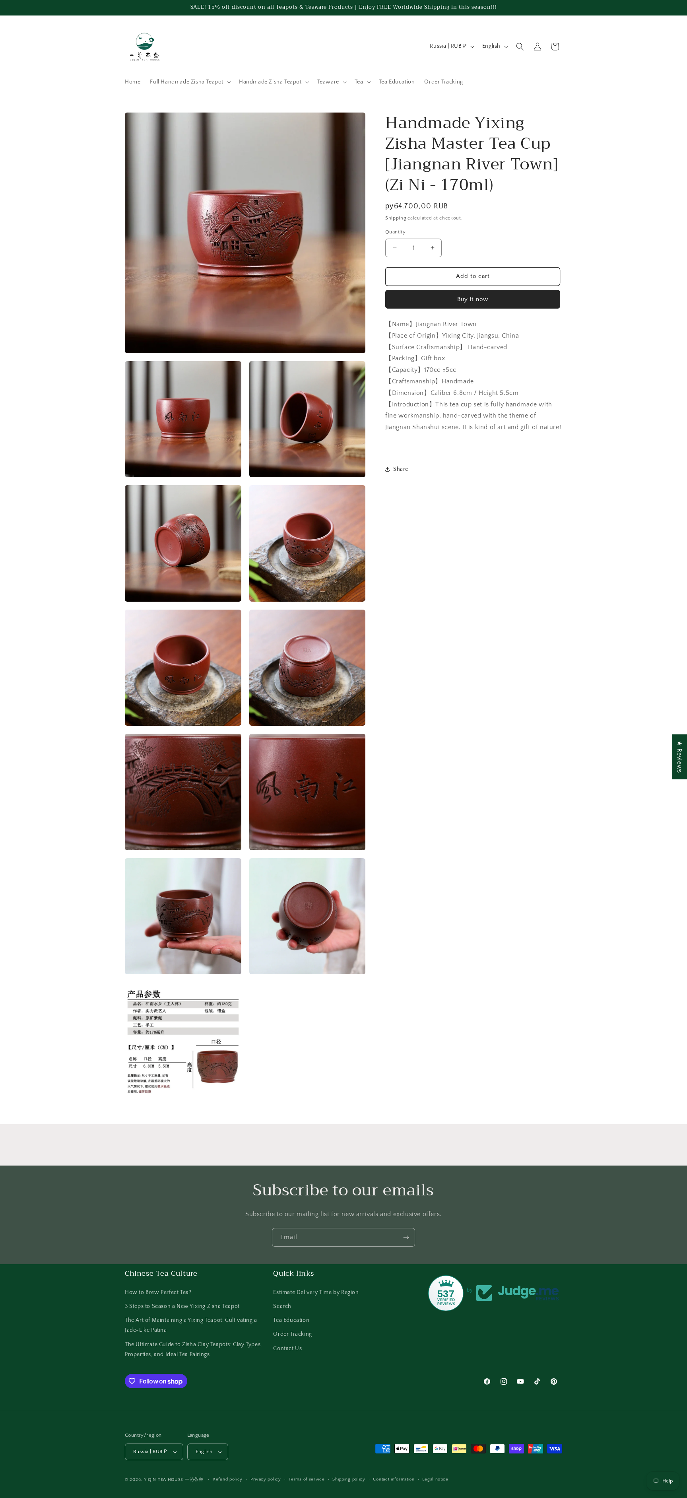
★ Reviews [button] (679, 756)
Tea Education (291, 1320)
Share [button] (400, 469)
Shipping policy (348, 1479)
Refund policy (228, 1479)
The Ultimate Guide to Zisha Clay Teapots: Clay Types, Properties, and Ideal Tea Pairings (193, 1349)
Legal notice (435, 1479)
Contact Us (287, 1348)
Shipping (395, 218)
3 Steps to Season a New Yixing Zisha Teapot (182, 1306)
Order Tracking (292, 1334)
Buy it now (472, 299)
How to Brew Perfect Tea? (158, 1292)
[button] (189, 82)
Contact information (393, 1479)
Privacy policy (265, 1479)
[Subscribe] (406, 1237)
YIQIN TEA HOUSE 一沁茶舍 (174, 1479)
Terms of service (306, 1479)
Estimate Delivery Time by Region (316, 1292)
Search (282, 1306)
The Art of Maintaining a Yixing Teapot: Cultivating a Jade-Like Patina (191, 1325)
